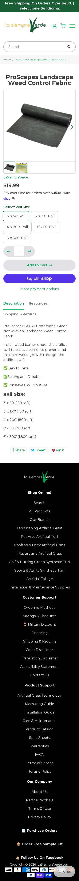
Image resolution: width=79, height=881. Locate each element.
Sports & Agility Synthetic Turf (39, 570)
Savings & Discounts (39, 616)
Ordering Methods (39, 608)
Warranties (40, 746)
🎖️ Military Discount (39, 624)
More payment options (39, 289)
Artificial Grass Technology (39, 695)
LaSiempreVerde (15, 177)
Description (13, 303)
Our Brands (39, 520)
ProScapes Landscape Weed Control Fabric (40, 59)
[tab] (16, 304)
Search (40, 503)
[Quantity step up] (29, 251)
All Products (39, 511)
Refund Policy (40, 771)
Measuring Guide (39, 704)
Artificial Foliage (39, 579)
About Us (39, 792)
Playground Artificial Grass (39, 553)
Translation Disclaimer (39, 658)
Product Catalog (39, 729)
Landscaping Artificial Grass (39, 528)
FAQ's (39, 755)
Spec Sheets (39, 738)
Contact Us (39, 675)
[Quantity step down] (8, 251)
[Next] (71, 127)
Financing (39, 633)
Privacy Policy (39, 817)
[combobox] (33, 46)
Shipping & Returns (19, 314)
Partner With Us (39, 800)
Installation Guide (40, 712)
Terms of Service (40, 763)
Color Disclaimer (39, 650)
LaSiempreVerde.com (53, 864)
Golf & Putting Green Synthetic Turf (39, 562)
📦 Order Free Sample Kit (39, 844)
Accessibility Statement (39, 667)
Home (7, 59)
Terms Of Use (39, 809)
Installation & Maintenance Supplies (39, 587)
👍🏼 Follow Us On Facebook (39, 858)
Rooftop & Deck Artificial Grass (39, 545)
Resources (38, 303)
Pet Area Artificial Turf (39, 537)
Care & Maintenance (39, 721)
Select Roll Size (16, 207)
